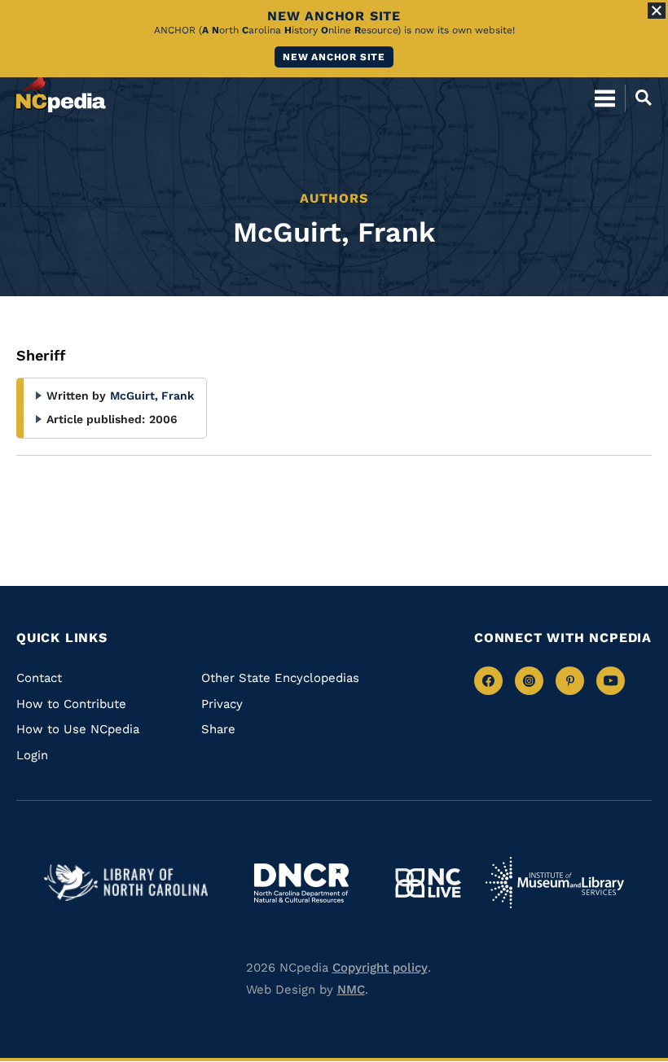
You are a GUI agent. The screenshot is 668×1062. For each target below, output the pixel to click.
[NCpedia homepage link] (61, 90)
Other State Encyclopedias (280, 678)
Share (218, 729)
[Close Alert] (657, 10)
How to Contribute (71, 704)
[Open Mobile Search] (638, 98)
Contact (39, 678)
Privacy (222, 704)
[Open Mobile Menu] (605, 98)
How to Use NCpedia (77, 729)
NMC (351, 989)
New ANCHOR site (334, 57)
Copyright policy (380, 967)
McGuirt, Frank (152, 395)
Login (32, 755)
